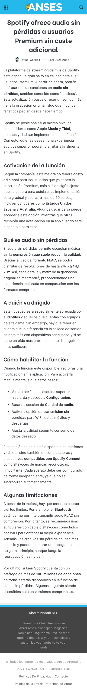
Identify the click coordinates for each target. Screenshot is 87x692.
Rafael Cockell (30, 60)
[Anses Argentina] (43, 7)
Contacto (61, 676)
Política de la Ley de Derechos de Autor (43, 684)
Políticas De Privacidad (35, 676)
